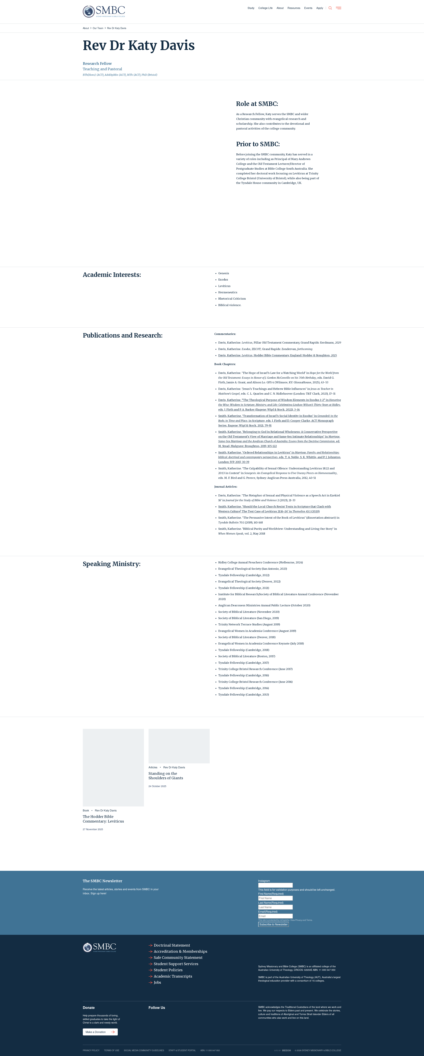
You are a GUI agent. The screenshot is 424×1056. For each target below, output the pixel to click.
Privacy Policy (91, 1050)
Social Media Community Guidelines (144, 1050)
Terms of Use (111, 1050)
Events (308, 8)
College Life (265, 8)
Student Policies (168, 970)
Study (251, 8)
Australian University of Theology (275, 969)
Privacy (298, 920)
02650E (308, 969)
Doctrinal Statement (172, 945)
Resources (294, 8)
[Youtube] (239, 1022)
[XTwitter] (218, 1022)
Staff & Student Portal (182, 1050)
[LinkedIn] (198, 1022)
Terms (309, 920)
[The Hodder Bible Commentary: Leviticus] (113, 767)
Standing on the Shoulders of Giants (166, 775)
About (280, 8)
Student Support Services (176, 964)
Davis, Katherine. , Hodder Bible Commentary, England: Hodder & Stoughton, (277, 355)
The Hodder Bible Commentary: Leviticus (103, 818)
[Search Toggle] (330, 8)
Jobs (157, 982)
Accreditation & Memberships (180, 951)
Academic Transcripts (173, 976)
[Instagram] (177, 1022)
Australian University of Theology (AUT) (300, 977)
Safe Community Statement (178, 957)
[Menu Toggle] (338, 8)
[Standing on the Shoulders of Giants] (179, 746)
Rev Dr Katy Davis (106, 810)
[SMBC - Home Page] (104, 11)
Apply (319, 8)
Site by (277, 1050)
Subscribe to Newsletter (274, 924)
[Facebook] (157, 1022)
